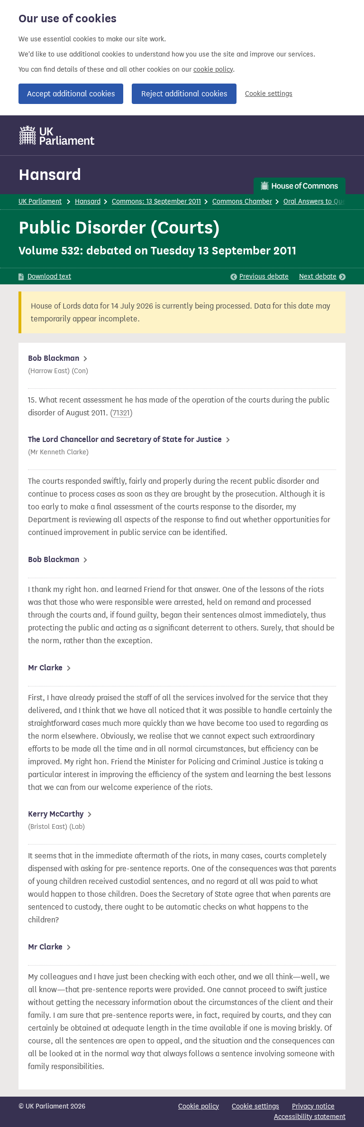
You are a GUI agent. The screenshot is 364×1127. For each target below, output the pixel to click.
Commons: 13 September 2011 (156, 201)
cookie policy (213, 70)
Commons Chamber (242, 201)
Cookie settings (268, 94)
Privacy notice (313, 1106)
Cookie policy (198, 1106)
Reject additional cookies (184, 93)
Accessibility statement (310, 1117)
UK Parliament (40, 201)
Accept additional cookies (71, 93)
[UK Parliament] (57, 135)
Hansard (49, 174)
